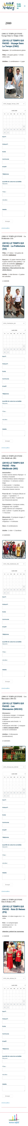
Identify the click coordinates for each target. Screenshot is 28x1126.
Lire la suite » (6, 228)
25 (11, 129)
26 (14, 129)
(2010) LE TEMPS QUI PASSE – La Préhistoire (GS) (14, 237)
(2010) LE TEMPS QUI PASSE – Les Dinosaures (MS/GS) (14, 697)
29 (23, 129)
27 (17, 129)
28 (20, 129)
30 (4, 132)
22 (23, 126)
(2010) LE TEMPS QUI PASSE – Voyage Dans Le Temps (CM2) (12, 35)
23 (4, 129)
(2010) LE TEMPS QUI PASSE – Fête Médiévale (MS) (12, 457)
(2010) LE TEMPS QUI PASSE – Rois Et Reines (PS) (12, 900)
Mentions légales (14, 1122)
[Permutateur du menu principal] (24, 6)
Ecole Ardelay (19, 6)
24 (7, 129)
